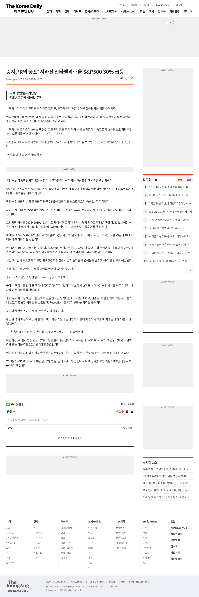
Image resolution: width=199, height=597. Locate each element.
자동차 (37, 557)
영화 (90, 532)
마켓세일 (147, 557)
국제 (8, 557)
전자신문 (134, 5)
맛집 (145, 562)
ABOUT (49, 581)
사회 (58, 11)
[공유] (132, 78)
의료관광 (174, 11)
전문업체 (147, 547)
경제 (67, 11)
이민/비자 (10, 542)
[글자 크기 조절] (121, 78)
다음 (190, 270)
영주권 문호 (121, 547)
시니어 (64, 557)
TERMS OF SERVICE (96, 581)
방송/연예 (92, 527)
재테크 (37, 542)
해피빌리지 (176, 559)
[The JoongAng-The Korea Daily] (17, 586)
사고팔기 (147, 552)
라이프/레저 (66, 527)
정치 (8, 552)
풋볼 (90, 557)
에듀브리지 (176, 534)
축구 (90, 567)
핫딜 (142, 11)
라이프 (77, 11)
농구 (90, 552)
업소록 (162, 11)
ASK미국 (111, 11)
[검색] (191, 11)
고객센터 (122, 581)
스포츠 (91, 537)
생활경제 (38, 532)
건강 (63, 532)
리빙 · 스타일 (67, 547)
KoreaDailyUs (179, 527)
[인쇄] (126, 78)
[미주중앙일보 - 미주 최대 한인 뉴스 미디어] (24, 8)
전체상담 (120, 527)
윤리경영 (111, 581)
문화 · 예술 (66, 552)
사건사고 (10, 532)
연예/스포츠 (92, 11)
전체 (49, 11)
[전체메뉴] (185, 11)
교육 (151, 11)
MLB (90, 547)
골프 (90, 562)
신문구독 (121, 5)
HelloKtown (128, 11)
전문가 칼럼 (121, 532)
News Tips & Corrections (139, 581)
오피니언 (10, 562)
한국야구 (92, 542)
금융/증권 (38, 537)
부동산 (37, 547)
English (146, 5)
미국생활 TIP (122, 542)
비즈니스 (38, 552)
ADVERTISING (61, 581)
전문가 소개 (121, 537)
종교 (63, 537)
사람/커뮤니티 (12, 537)
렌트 (145, 532)
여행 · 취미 (66, 542)
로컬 (189, 179)
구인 (145, 527)
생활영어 (175, 540)
